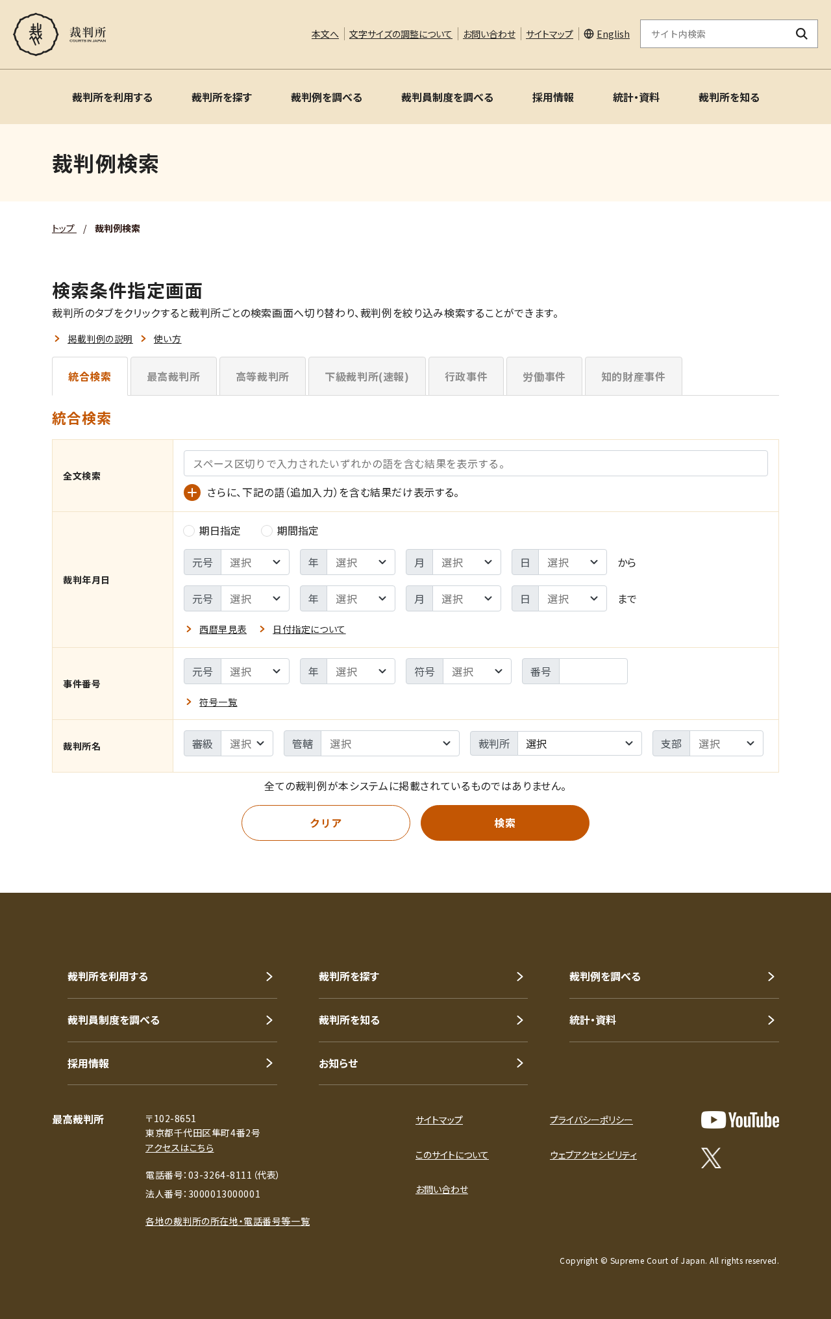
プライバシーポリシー (591, 1119)
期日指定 (220, 530)
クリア (326, 822)
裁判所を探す (222, 97)
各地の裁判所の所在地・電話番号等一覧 (227, 1220)
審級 (202, 743)
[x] (711, 1157)
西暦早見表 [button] (223, 628)
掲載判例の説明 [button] (100, 338)
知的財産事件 (633, 376)
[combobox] (579, 743)
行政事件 (466, 376)
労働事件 (544, 376)
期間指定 (298, 530)
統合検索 (90, 376)
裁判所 (494, 743)
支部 (671, 743)
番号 (540, 671)
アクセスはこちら (179, 1147)
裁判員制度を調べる (447, 97)
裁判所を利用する (112, 97)
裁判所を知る (729, 97)
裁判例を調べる (326, 97)
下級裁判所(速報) (367, 376)
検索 (504, 822)
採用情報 (553, 97)
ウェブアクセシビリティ (593, 1154)
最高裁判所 (174, 376)
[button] (784, 846)
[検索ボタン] (802, 33)
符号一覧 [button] (218, 701)
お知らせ (338, 1063)
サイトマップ (549, 33)
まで (627, 598)
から (626, 562)
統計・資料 (636, 97)
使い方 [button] (168, 338)
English (613, 33)
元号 (202, 562)
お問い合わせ (489, 33)
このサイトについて (452, 1154)
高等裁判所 (263, 376)
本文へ (325, 33)
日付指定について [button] (309, 628)
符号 (424, 671)
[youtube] (740, 1120)
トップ (64, 228)
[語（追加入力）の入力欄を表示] (192, 492)
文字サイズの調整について (401, 33)
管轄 (302, 743)
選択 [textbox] (536, 743)
